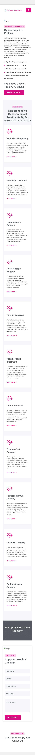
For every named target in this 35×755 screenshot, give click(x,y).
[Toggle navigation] (28, 10)
